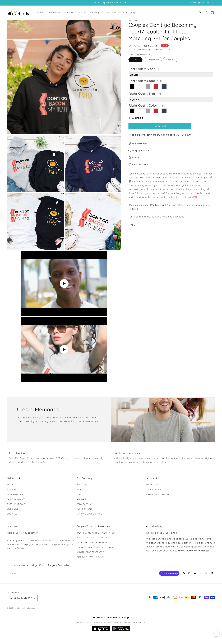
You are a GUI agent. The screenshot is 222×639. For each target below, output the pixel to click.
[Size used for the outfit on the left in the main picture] (158, 69)
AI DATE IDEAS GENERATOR (90, 552)
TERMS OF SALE (85, 509)
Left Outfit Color (153, 80)
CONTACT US (83, 494)
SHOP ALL (12, 514)
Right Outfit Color (154, 105)
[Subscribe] (55, 573)
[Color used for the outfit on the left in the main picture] (161, 81)
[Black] (132, 86)
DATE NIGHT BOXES (17, 504)
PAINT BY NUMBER (16, 499)
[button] (41, 13)
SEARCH (11, 484)
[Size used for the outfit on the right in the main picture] (160, 94)
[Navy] (164, 86)
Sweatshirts (153, 59)
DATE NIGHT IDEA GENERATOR (92, 542)
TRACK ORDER (153, 489)
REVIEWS (11, 489)
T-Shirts (135, 59)
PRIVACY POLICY (85, 504)
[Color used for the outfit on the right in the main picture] (163, 106)
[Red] (156, 86)
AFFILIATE (82, 499)
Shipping (146, 50)
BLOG (79, 489)
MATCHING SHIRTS (16, 494)
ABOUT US (82, 484)
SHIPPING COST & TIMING (89, 514)
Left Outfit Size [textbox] (152, 68)
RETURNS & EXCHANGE (157, 494)
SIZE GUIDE (12, 509)
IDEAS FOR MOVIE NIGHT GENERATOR (95, 533)
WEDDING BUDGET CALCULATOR (93, 537)
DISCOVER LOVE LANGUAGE (91, 557)
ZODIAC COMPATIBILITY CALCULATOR (95, 547)
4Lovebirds (18, 608)
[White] (140, 86)
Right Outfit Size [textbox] (153, 93)
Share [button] (134, 225)
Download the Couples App (161, 532)
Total (136, 118)
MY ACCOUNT (153, 484)
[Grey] (148, 86)
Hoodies (170, 59)
